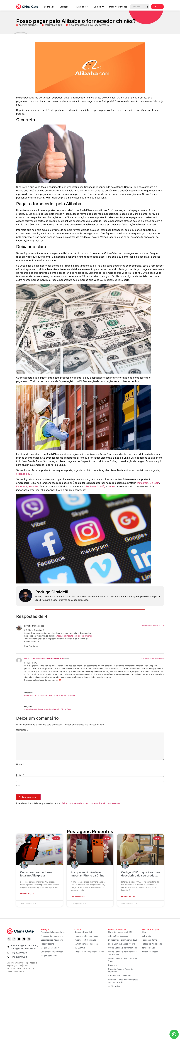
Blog (71, 25)
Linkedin (154, 482)
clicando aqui (23, 473)
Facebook (21, 486)
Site (18, 785)
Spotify (101, 486)
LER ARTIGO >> (27, 894)
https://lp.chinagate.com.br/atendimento (73, 636)
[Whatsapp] (9, 939)
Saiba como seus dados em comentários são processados (91, 803)
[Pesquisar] (147, 6)
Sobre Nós (49, 6)
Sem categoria (102, 25)
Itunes (111, 486)
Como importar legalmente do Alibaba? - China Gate (47, 709)
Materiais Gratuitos (117, 929)
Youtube (33, 486)
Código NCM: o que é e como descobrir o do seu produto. (140, 874)
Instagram (142, 482)
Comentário (23, 730)
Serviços (64, 6)
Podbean (91, 486)
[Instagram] (14, 939)
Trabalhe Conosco (118, 6)
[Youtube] (19, 939)
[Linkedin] (24, 939)
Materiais (81, 6)
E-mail (20, 775)
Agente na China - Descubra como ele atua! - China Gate (49, 695)
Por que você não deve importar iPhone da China (87, 874)
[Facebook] (28, 939)
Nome (20, 764)
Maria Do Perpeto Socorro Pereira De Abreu (44, 658)
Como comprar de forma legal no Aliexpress (36, 874)
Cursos (97, 6)
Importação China (84, 25)
